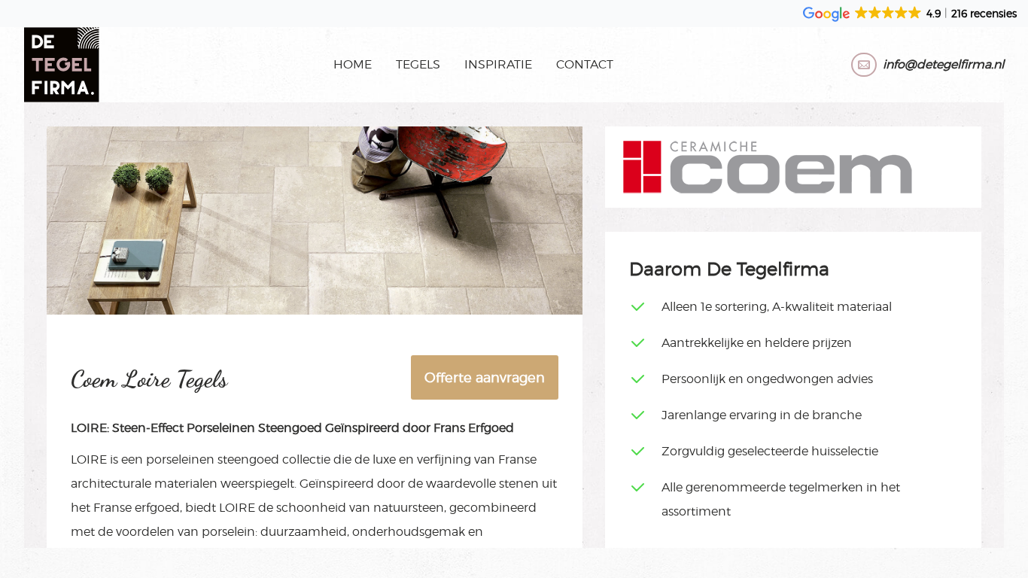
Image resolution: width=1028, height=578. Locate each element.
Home (352, 64)
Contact (584, 64)
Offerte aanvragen (484, 377)
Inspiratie (498, 64)
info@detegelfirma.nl (943, 64)
